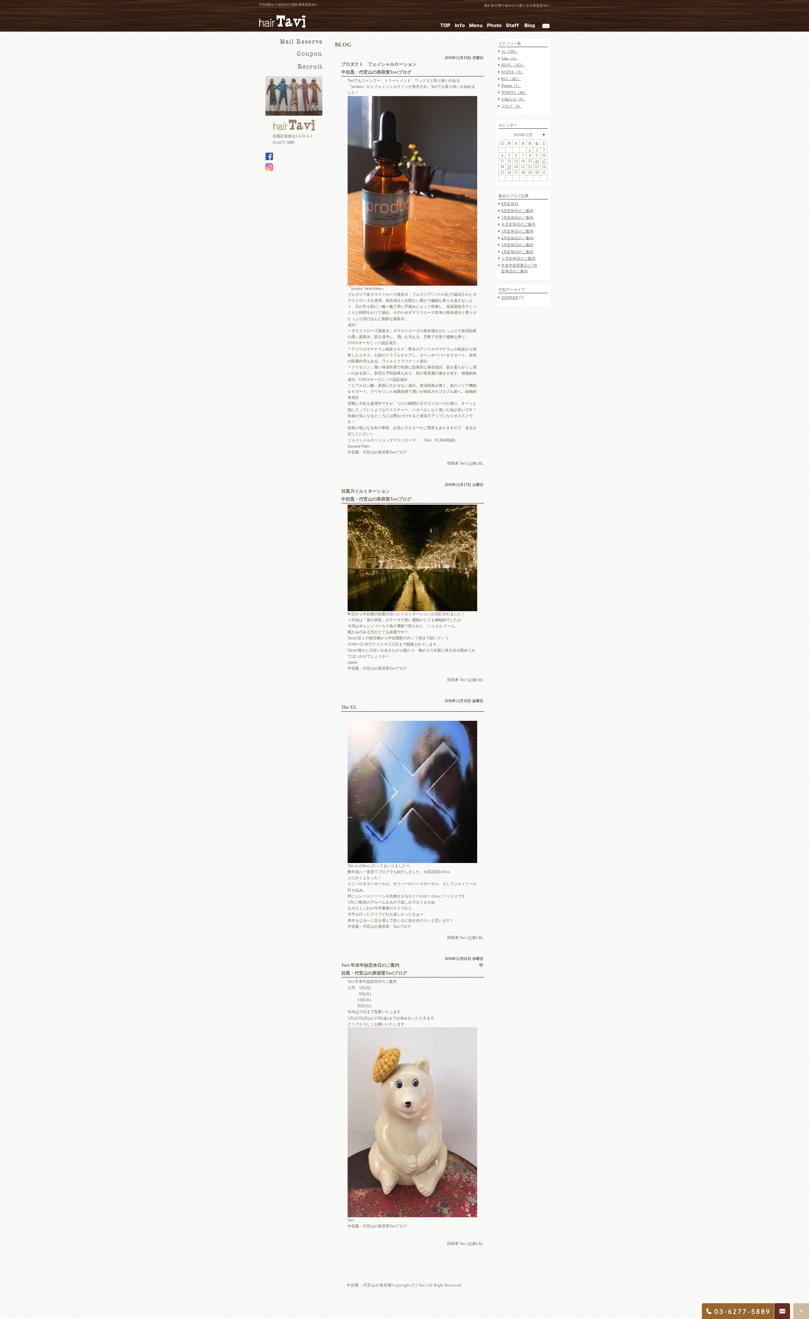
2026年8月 (509, 297)
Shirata (511, 85)
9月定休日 (509, 204)
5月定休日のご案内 (517, 231)
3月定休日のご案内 (517, 245)
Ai (509, 51)
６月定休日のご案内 (518, 224)
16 (537, 161)
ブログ (511, 106)
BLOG (513, 65)
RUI (511, 78)
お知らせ (513, 99)
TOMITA (514, 92)
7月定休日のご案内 (517, 217)
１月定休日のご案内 (518, 258)
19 (509, 167)
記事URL (476, 464)
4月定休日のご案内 (517, 238)
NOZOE (512, 72)
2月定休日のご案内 (517, 252)
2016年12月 (523, 135)
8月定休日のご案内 (517, 211)
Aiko (509, 58)
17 (544, 161)
